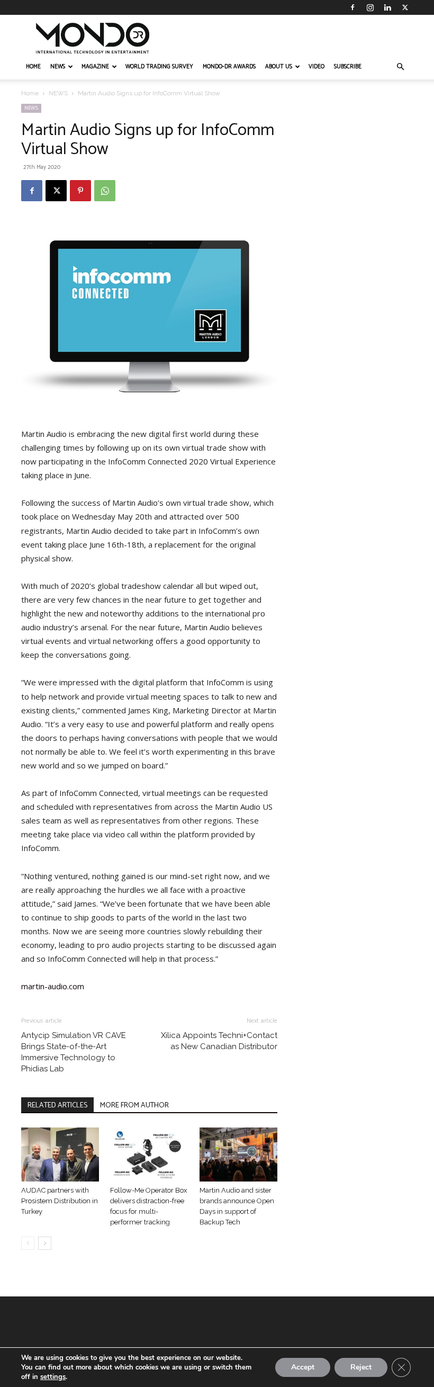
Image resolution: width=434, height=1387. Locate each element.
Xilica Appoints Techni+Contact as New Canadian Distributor (219, 1041)
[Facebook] (352, 7)
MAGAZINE (95, 66)
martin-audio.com (52, 986)
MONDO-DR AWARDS (229, 66)
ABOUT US (278, 66)
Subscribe (347, 66)
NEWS (57, 66)
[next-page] (44, 1243)
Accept (302, 1367)
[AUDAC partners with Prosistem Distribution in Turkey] (60, 1154)
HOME (33, 66)
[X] (405, 7)
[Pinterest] (80, 190)
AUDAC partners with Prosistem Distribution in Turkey (59, 1200)
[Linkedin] (387, 7)
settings (53, 1377)
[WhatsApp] (104, 190)
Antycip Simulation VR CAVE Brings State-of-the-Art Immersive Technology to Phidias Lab (73, 1052)
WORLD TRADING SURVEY (159, 66)
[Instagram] (370, 7)
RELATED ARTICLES (57, 1105)
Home (30, 93)
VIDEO (316, 66)
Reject (361, 1367)
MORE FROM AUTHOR (134, 1105)
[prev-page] (27, 1243)
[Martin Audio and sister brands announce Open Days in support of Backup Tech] (238, 1154)
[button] (400, 67)
